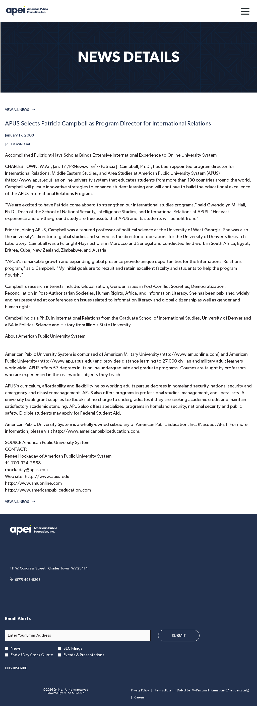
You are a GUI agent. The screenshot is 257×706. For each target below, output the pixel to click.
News (16, 648)
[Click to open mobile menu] (245, 11)
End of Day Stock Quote (32, 655)
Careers (139, 698)
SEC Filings (72, 648)
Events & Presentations (83, 655)
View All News (17, 110)
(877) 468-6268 (27, 580)
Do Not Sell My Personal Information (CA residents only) (213, 691)
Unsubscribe (16, 668)
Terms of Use (163, 691)
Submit (179, 636)
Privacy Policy (140, 691)
